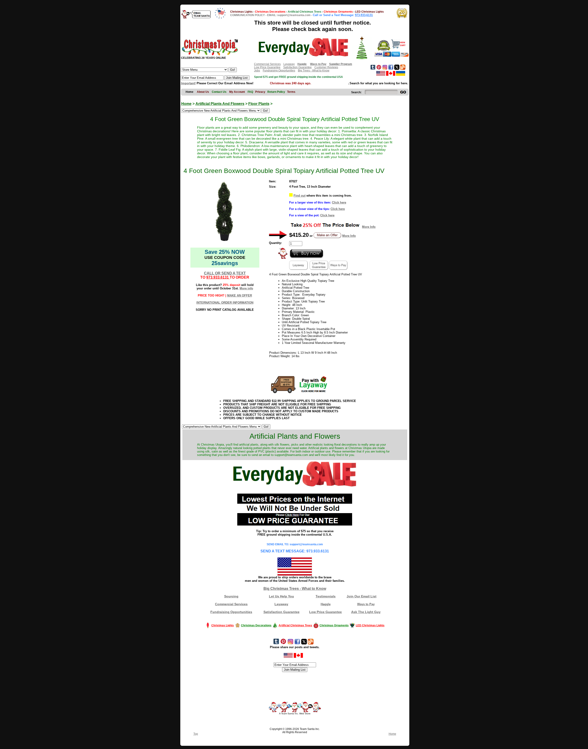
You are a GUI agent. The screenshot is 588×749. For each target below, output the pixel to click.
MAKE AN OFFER (239, 295)
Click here (339, 202)
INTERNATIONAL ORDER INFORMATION (224, 302)
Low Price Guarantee (267, 67)
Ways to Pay (366, 604)
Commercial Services (267, 64)
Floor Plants (258, 104)
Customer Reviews (326, 67)
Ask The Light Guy (366, 612)
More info (246, 288)
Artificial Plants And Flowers (219, 104)
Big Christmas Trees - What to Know (294, 589)
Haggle (326, 604)
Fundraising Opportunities (279, 70)
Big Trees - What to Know (313, 70)
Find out (299, 195)
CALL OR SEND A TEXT (225, 273)
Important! (188, 83)
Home (186, 104)
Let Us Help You (281, 596)
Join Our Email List (361, 596)
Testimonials (326, 596)
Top (195, 733)
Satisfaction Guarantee (297, 67)
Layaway (289, 64)
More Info (369, 227)
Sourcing (231, 596)
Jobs (257, 70)
